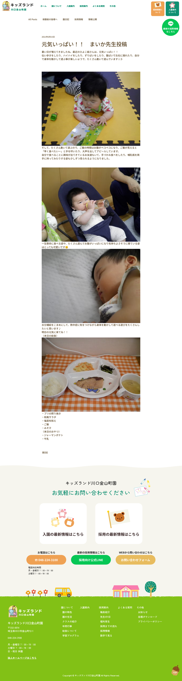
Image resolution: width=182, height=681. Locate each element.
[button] (84, 6)
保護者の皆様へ (50, 19)
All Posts (32, 19)
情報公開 (92, 19)
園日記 (66, 19)
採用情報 (78, 19)
